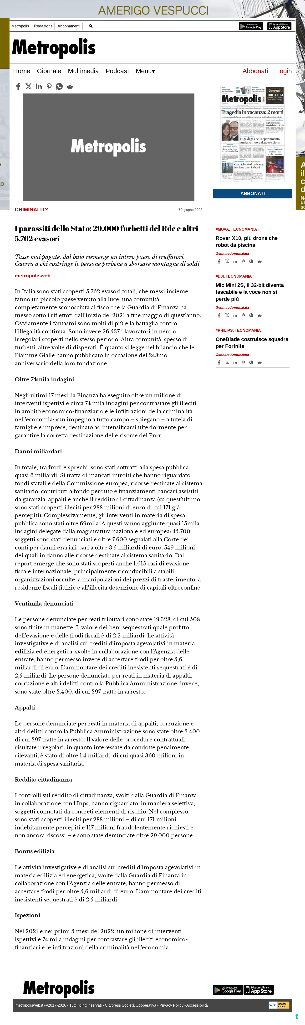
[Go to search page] (90, 26)
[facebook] (18, 86)
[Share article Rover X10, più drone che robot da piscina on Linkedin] (236, 261)
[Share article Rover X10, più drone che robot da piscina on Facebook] (220, 261)
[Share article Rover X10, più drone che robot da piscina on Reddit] (260, 261)
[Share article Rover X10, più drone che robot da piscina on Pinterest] (244, 261)
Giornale (49, 71)
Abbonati (255, 71)
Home (21, 71)
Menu (144, 71)
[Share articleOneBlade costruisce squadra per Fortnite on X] (228, 362)
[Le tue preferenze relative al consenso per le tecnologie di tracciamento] (296, 1016)
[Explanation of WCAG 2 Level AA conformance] (279, 1007)
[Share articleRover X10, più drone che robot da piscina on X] (228, 261)
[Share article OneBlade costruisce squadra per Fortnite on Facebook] (220, 362)
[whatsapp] (59, 86)
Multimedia (83, 71)
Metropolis (20, 26)
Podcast (117, 71)
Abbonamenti (69, 26)
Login (284, 71)
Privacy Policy (171, 1005)
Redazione (43, 26)
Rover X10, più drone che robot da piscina (247, 241)
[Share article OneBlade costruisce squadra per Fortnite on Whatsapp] (252, 362)
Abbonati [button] (252, 193)
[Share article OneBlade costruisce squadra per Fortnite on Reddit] (260, 362)
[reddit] (70, 86)
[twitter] (28, 86)
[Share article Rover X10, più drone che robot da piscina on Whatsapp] (252, 261)
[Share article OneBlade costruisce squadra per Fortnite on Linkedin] (236, 362)
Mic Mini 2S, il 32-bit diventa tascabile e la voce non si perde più (250, 292)
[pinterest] (49, 86)
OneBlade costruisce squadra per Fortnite (252, 342)
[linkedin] (39, 86)
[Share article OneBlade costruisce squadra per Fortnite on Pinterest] (244, 362)
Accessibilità (197, 1005)
